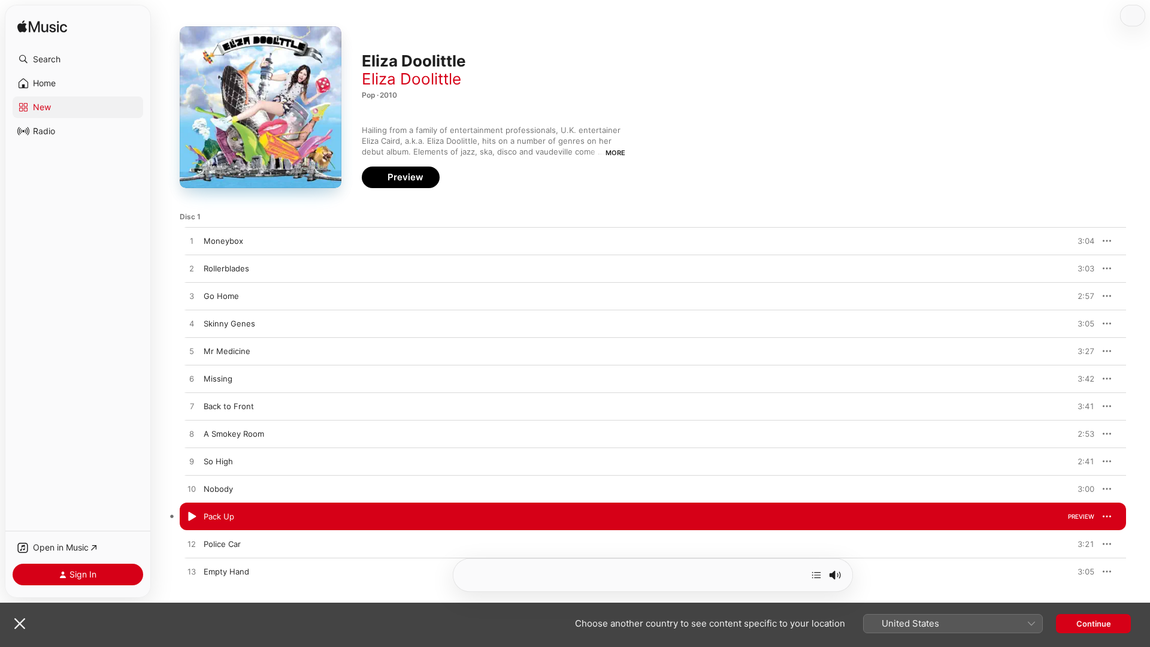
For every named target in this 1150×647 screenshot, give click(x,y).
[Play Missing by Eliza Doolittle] (192, 379)
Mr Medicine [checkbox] (227, 351)
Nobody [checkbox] (218, 489)
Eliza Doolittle (411, 78)
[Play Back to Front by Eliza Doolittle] (192, 406)
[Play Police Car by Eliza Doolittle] (192, 544)
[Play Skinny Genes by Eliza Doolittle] (192, 324)
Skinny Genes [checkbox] (229, 323)
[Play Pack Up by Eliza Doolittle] (192, 517)
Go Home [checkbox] (221, 296)
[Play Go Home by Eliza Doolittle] (192, 296)
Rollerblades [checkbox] (226, 268)
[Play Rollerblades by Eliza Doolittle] (192, 269)
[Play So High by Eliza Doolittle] (192, 461)
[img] (42, 27)
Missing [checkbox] (218, 378)
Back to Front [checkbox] (229, 406)
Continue (1093, 623)
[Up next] (816, 575)
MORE (615, 153)
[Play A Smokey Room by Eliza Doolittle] (192, 434)
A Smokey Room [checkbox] (234, 434)
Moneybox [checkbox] (223, 241)
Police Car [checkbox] (222, 544)
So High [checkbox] (218, 461)
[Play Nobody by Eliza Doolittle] (192, 489)
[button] (78, 59)
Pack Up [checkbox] (219, 516)
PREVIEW (1081, 240)
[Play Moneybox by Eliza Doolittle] (192, 241)
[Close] (19, 623)
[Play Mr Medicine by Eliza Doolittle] (192, 351)
